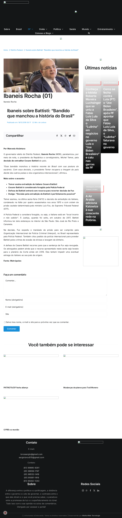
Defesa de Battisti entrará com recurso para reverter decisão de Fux (41, 191)
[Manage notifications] (5, 513)
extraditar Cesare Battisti (27, 161)
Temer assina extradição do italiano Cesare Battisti (32, 184)
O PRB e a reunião (11, 429)
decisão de (9, 161)
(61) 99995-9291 (31, 468)
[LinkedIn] (98, 490)
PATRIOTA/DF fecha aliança (16, 387)
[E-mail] (74, 135)
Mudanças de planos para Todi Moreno (80, 387)
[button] (89, 33)
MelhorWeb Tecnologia (91, 515)
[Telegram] (70, 135)
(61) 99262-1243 (31, 481)
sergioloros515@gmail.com (31, 457)
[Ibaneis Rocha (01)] (41, 59)
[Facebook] (57, 135)
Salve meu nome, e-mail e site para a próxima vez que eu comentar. (37, 322)
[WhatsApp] (66, 135)
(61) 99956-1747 (31, 471)
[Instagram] (83, 490)
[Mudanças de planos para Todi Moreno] (90, 356)
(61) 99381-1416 (31, 477)
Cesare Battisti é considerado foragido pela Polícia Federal (36, 187)
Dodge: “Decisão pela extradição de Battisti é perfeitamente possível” (42, 194)
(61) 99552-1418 (31, 474)
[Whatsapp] (86, 490)
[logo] (16, 2)
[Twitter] (94, 490)
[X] (61, 135)
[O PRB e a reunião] (31, 398)
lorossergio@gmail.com (31, 454)
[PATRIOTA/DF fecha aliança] (31, 356)
